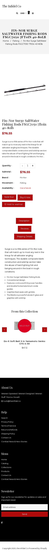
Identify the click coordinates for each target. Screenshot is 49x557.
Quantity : (7, 165)
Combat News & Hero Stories (14, 441)
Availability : (8, 188)
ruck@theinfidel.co (12, 401)
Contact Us (6, 437)
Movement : (8, 183)
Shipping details (24, 236)
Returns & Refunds (9, 430)
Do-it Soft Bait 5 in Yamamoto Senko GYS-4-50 (24, 342)
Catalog (4, 463)
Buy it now (25, 197)
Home (6, 41)
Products (5, 471)
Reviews (25, 228)
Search (4, 418)
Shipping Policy (8, 434)
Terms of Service (8, 426)
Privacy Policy (7, 422)
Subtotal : (7, 171)
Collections (6, 467)
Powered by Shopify (38, 548)
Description (24, 221)
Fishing (16, 41)
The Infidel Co (11, 6)
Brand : (5, 177)
